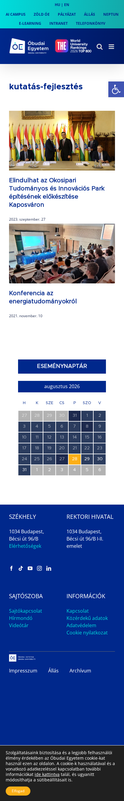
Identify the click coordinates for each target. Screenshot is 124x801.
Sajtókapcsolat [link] (25, 611)
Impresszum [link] (23, 670)
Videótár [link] (19, 625)
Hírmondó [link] (21, 618)
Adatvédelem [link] (81, 625)
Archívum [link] (80, 670)
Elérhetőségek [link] (25, 546)
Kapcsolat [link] (78, 611)
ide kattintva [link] (47, 774)
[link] (116, 89)
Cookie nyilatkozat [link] (87, 632)
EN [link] (66, 4)
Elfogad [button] (18, 790)
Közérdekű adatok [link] (87, 618)
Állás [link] (53, 670)
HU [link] (57, 4)
